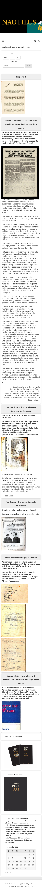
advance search (8, 70)
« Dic (6, 872)
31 (25, 868)
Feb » (10, 872)
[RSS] (38, 41)
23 (21, 865)
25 (29, 865)
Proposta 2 (21, 77)
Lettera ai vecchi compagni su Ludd (21, 557)
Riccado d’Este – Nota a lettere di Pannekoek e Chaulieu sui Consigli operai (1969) (21, 679)
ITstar (31, 886)
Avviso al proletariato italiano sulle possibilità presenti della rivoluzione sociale (21, 124)
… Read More (7, 496)
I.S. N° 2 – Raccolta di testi (21, 143)
